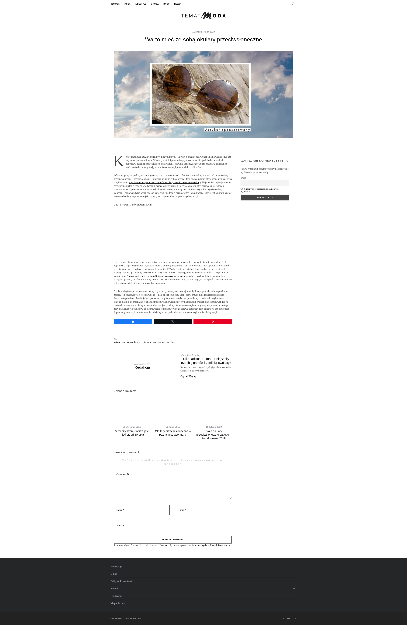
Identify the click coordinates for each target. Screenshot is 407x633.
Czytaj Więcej (188, 376)
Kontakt (114, 588)
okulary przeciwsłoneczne (143, 342)
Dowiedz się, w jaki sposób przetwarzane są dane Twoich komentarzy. (194, 545)
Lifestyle (140, 4)
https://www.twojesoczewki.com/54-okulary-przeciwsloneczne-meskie (164, 182)
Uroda (155, 4)
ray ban (161, 342)
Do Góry (287, 618)
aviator (117, 342)
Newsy (178, 4)
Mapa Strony (117, 603)
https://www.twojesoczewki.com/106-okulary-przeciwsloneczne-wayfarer (158, 276)
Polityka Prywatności (121, 581)
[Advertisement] (173, 233)
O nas (113, 573)
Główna (115, 4)
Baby (166, 4)
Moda (127, 4)
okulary (125, 342)
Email (243, 178)
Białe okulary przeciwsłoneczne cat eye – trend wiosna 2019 (213, 435)
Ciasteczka (116, 596)
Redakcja (142, 367)
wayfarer (170, 342)
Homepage (116, 566)
